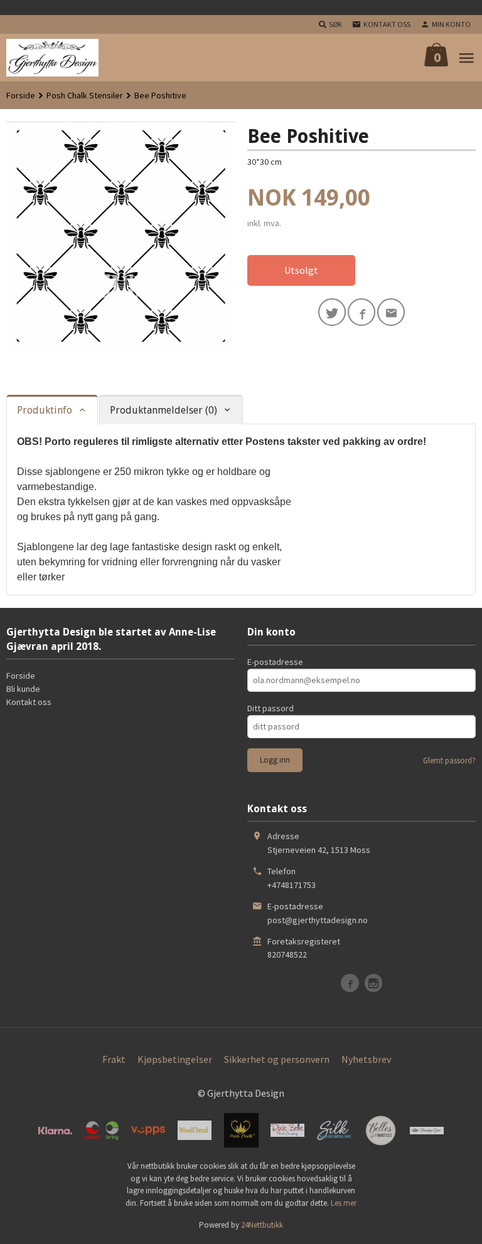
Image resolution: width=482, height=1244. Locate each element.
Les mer (343, 1203)
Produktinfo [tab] (44, 410)
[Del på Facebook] (361, 312)
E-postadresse (275, 661)
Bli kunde (23, 688)
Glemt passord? (449, 760)
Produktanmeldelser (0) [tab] (163, 410)
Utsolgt (301, 270)
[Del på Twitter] (332, 312)
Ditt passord (270, 708)
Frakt (114, 1059)
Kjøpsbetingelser (174, 1059)
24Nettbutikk (262, 1225)
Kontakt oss (28, 702)
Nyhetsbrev (366, 1059)
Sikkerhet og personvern (276, 1059)
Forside (20, 95)
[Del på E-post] (391, 312)
